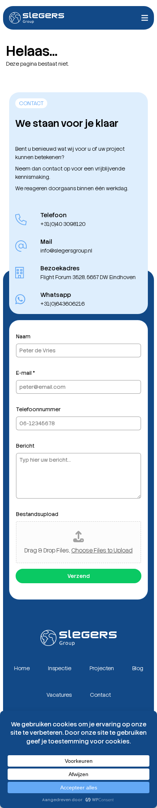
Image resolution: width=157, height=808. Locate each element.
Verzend (78, 576)
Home (22, 668)
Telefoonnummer (38, 409)
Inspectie (59, 668)
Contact (100, 694)
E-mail (25, 372)
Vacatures (59, 694)
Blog (137, 668)
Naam (23, 336)
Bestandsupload (37, 514)
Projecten (102, 668)
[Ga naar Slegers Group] (36, 18)
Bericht (25, 445)
